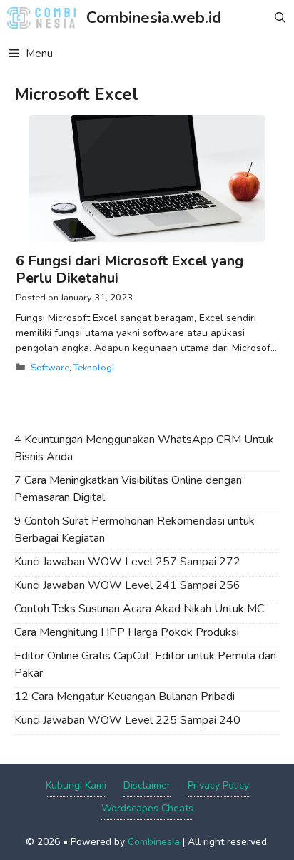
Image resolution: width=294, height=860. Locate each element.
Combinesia (154, 842)
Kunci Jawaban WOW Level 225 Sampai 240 (127, 720)
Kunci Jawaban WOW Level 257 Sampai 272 (127, 562)
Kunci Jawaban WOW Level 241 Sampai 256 (127, 585)
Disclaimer (147, 785)
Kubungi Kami (76, 785)
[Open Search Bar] (280, 18)
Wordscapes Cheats (147, 808)
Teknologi (94, 367)
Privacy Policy (218, 785)
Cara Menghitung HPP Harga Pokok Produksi (126, 632)
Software (50, 367)
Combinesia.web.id (153, 18)
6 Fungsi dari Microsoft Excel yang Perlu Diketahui (129, 269)
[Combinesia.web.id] (45, 18)
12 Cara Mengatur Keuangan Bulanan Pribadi (124, 696)
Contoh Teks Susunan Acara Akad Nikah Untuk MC (139, 609)
